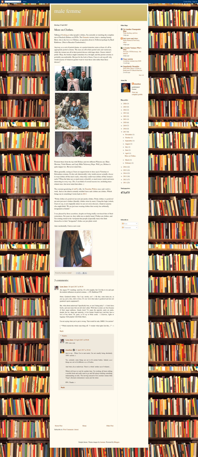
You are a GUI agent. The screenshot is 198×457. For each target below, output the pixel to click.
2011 (85, 194)
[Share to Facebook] (83, 273)
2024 (125, 110)
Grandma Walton (91, 189)
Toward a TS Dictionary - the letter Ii (132, 52)
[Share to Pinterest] (86, 273)
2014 (125, 173)
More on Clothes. (130, 156)
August (127, 144)
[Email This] (77, 273)
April (127, 153)
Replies (64, 336)
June (127, 150)
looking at (65, 35)
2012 (125, 179)
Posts (125, 224)
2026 (125, 103)
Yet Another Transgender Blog (132, 30)
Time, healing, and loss (130, 33)
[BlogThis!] (79, 273)
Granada (86, 37)
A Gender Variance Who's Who (132, 49)
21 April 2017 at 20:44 (83, 350)
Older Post (109, 426)
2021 (125, 119)
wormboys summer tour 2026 (132, 61)
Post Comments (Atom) (71, 429)
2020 (125, 122)
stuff (75, 189)
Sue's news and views (130, 38)
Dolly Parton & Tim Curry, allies (131, 41)
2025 (125, 107)
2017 (125, 132)
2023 (125, 113)
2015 (125, 170)
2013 (125, 176)
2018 (125, 129)
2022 (125, 116)
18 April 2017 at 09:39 (75, 287)
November (128, 134)
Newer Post (58, 426)
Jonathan (69, 350)
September (129, 141)
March (127, 160)
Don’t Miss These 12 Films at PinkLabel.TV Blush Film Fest (132, 69)
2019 (125, 125)
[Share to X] (81, 273)
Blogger (116, 442)
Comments (127, 227)
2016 (125, 167)
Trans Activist (128, 59)
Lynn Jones (64, 286)
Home (84, 426)
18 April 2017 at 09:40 (81, 340)
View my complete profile (137, 93)
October (128, 137)
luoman (102, 442)
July (126, 147)
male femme (67, 10)
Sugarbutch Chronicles (131, 66)
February (128, 163)
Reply (62, 331)
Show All (141, 75)
